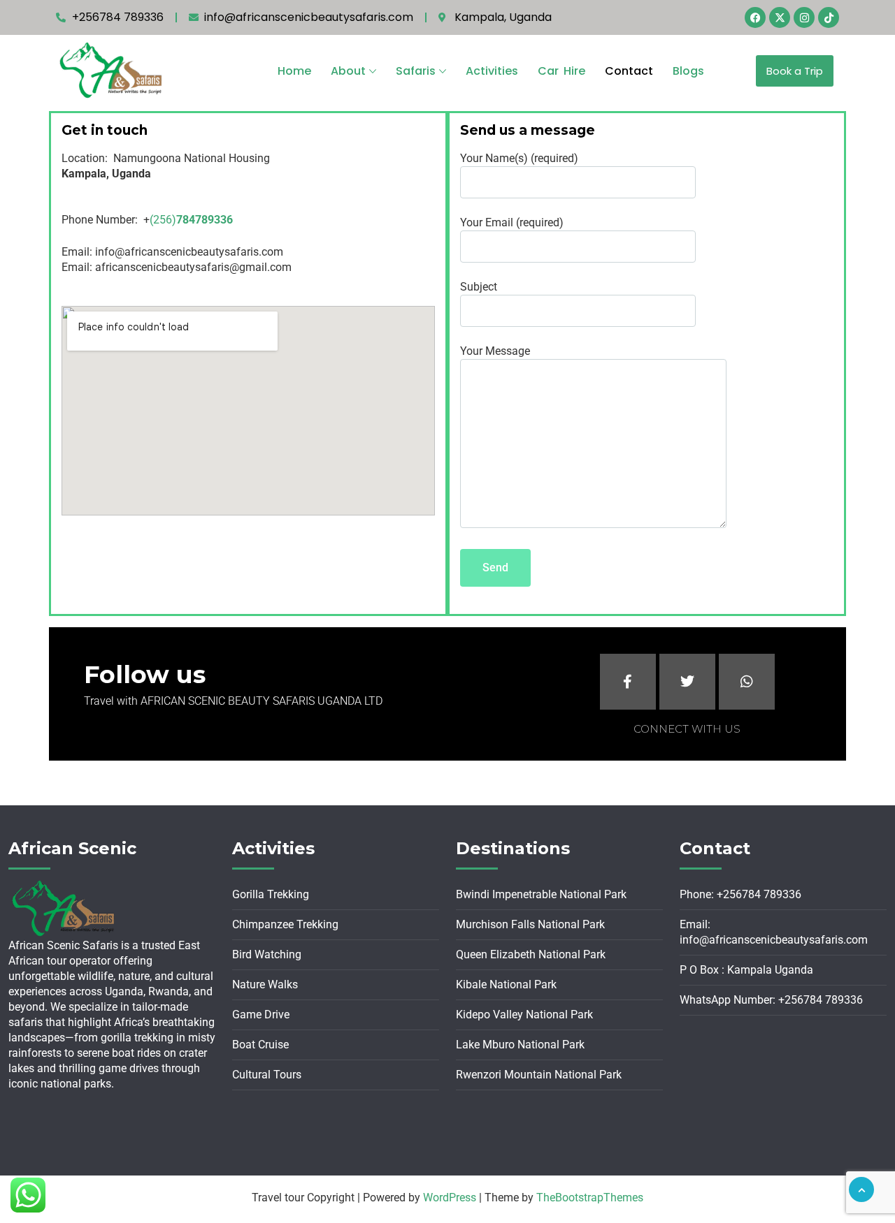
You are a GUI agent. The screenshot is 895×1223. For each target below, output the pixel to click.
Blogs (688, 71)
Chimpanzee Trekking (285, 924)
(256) (163, 219)
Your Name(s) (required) (519, 158)
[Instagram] (804, 17)
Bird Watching (266, 954)
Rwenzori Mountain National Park (539, 1074)
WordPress (449, 1197)
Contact (629, 71)
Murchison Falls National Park (530, 924)
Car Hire (561, 71)
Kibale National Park (506, 984)
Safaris (416, 71)
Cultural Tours (266, 1074)
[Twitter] (687, 682)
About (348, 71)
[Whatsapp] (747, 682)
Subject (478, 286)
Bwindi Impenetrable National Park (541, 894)
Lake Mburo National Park (520, 1044)
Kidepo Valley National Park (524, 1014)
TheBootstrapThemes (589, 1197)
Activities (492, 71)
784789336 (204, 219)
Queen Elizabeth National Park (531, 954)
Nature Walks (265, 984)
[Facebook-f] (628, 682)
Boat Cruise (260, 1044)
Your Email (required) (512, 222)
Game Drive (260, 1014)
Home (294, 71)
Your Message (495, 351)
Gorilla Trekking (270, 894)
